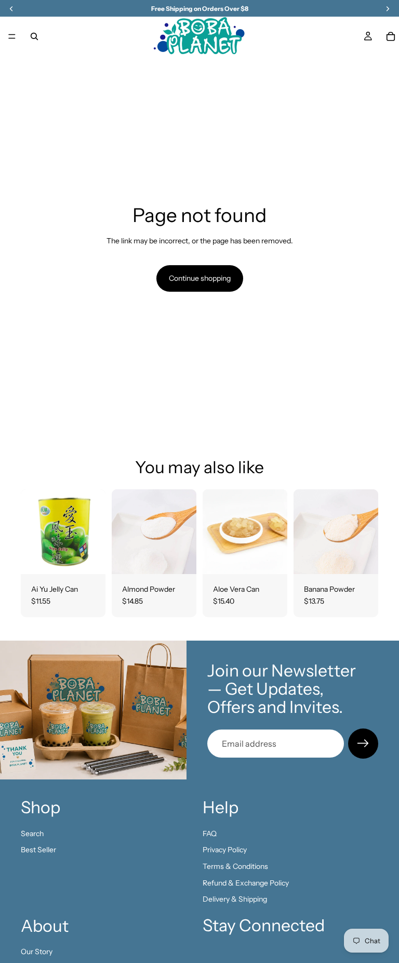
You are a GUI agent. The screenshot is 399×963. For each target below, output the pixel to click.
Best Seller (38, 849)
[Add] (89, 558)
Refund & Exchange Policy (246, 883)
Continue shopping (200, 278)
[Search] (34, 36)
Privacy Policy (225, 849)
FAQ (210, 833)
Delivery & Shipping (235, 899)
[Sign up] (363, 743)
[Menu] (12, 36)
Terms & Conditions (235, 866)
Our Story (36, 951)
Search (32, 833)
